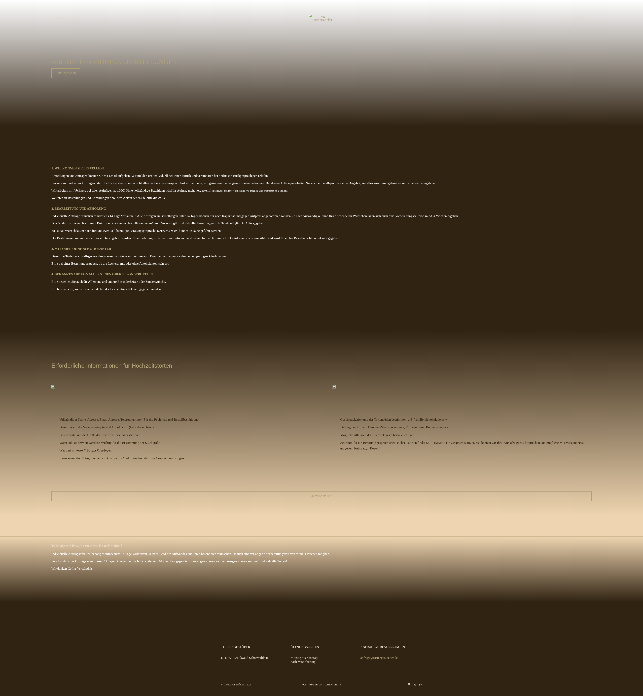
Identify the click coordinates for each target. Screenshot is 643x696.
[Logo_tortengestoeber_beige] (321, 16)
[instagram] (409, 684)
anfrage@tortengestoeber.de (379, 657)
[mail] (420, 684)
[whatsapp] (415, 684)
